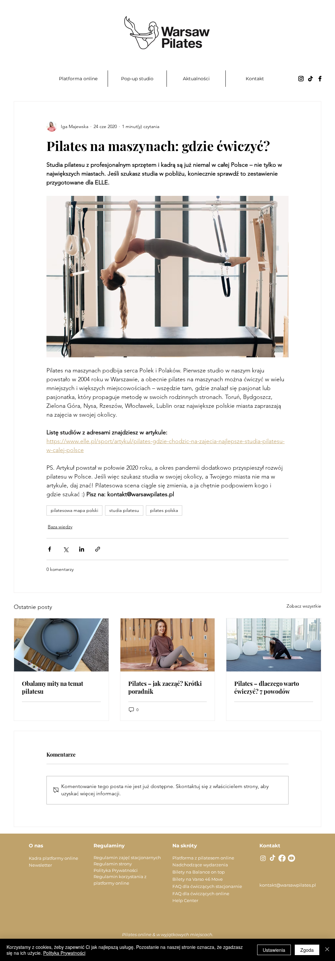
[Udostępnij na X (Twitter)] (65, 549)
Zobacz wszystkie (304, 606)
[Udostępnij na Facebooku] (49, 549)
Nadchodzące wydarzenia (200, 864)
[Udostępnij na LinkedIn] (82, 549)
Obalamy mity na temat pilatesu (52, 687)
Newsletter (40, 865)
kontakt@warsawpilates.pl (287, 885)
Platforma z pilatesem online (203, 857)
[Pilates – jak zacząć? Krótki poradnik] (167, 644)
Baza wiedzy (60, 527)
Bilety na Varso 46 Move (197, 879)
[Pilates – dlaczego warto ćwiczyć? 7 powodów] (273, 644)
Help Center (185, 900)
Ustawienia (274, 950)
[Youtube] (291, 858)
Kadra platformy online (53, 858)
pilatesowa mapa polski (74, 510)
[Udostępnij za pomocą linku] (98, 549)
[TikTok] (310, 78)
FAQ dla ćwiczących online (200, 893)
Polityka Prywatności (116, 870)
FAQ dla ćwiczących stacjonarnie (207, 886)
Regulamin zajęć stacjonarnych (127, 857)
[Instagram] (301, 78)
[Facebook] (320, 78)
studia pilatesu (124, 510)
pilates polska (164, 510)
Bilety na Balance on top (198, 872)
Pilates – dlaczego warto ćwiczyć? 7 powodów (266, 687)
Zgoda (307, 950)
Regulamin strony (113, 863)
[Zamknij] (327, 950)
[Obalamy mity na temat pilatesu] (61, 644)
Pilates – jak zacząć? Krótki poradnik (165, 687)
